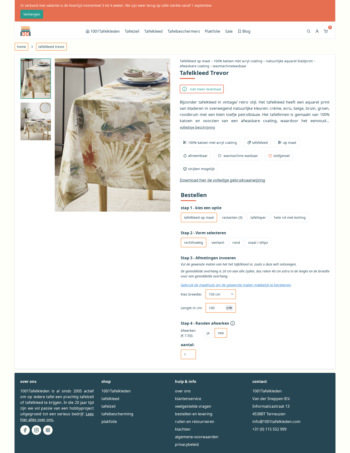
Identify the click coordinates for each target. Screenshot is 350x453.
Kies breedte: (191, 294)
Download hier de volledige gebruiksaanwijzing (222, 180)
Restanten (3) (232, 217)
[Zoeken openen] (309, 31)
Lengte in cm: (191, 308)
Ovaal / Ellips (258, 242)
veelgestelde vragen (193, 406)
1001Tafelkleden (116, 391)
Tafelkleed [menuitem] (153, 31)
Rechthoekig (193, 242)
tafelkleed (110, 398)
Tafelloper (258, 217)
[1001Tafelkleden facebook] (25, 430)
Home (21, 46)
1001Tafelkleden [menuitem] (105, 31)
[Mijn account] (317, 31)
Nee (221, 333)
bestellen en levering (193, 414)
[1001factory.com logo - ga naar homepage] (25, 31)
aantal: (188, 344)
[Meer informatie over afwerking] (233, 323)
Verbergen (31, 14)
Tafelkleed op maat (199, 217)
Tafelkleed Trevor (51, 46)
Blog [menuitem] (244, 32)
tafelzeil (108, 406)
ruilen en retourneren (194, 421)
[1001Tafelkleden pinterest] (48, 430)
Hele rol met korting (290, 217)
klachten (182, 429)
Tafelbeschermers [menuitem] (184, 31)
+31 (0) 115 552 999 (269, 429)
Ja (208, 333)
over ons (183, 391)
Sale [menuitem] (229, 31)
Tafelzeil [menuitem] (132, 31)
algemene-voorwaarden (196, 436)
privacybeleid (187, 444)
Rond (236, 242)
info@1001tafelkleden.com (276, 421)
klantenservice (188, 398)
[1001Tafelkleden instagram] (36, 430)
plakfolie (109, 421)
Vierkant (217, 242)
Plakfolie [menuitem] (212, 31)
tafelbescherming (117, 414)
